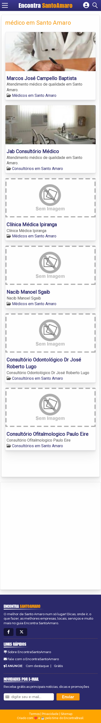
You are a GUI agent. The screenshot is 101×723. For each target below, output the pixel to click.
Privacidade (50, 714)
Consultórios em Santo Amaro (37, 168)
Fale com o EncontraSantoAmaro (33, 659)
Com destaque (37, 666)
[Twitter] (21, 632)
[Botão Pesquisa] (96, 5)
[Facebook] (8, 632)
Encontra (46, 5)
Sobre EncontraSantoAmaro (29, 652)
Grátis (58, 666)
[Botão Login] (86, 5)
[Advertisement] (50, 535)
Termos (34, 714)
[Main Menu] (5, 5)
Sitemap (66, 714)
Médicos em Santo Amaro (34, 95)
